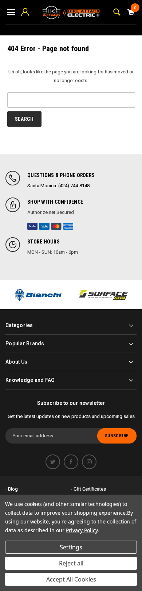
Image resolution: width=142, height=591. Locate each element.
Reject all (71, 563)
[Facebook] (71, 461)
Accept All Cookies (71, 579)
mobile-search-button (117, 12)
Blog (13, 489)
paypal (32, 226)
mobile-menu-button (11, 12)
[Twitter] (53, 461)
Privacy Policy (82, 530)
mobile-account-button (25, 12)
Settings (71, 547)
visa (44, 226)
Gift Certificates (90, 489)
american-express (68, 226)
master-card (56, 226)
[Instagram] (89, 461)
